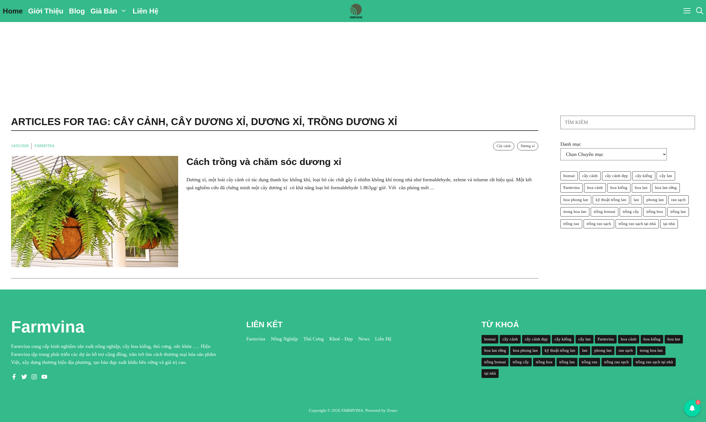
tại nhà (669, 223)
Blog (77, 11)
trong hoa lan (574, 211)
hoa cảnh (595, 187)
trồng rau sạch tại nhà (637, 223)
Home (13, 11)
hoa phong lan (575, 200)
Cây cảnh (504, 146)
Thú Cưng (313, 339)
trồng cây (631, 211)
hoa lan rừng (666, 187)
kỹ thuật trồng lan (611, 200)
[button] (699, 11)
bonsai (569, 176)
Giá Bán (103, 11)
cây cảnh (590, 176)
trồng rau (571, 223)
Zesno (392, 410)
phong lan (655, 200)
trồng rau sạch (599, 223)
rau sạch (678, 200)
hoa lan (641, 187)
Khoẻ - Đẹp (341, 339)
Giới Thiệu (45, 11)
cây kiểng (643, 176)
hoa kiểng (618, 187)
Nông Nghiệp (284, 339)
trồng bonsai (604, 211)
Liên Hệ (145, 11)
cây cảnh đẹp (616, 176)
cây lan (666, 176)
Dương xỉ (528, 146)
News (364, 339)
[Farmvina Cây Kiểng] (355, 11)
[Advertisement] (353, 63)
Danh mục (570, 144)
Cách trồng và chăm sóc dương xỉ (263, 161)
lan (636, 200)
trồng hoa (654, 211)
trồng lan (678, 211)
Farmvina (44, 146)
